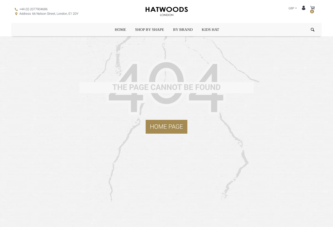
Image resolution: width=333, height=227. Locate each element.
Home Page (166, 126)
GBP (291, 8)
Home (120, 29)
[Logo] (166, 12)
